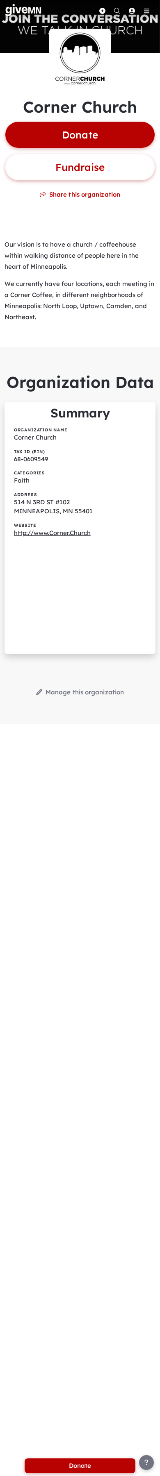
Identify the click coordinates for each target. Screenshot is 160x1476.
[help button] (146, 1462)
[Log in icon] (131, 10)
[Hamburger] (146, 10)
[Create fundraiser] (102, 10)
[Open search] (117, 10)
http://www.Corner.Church (52, 533)
